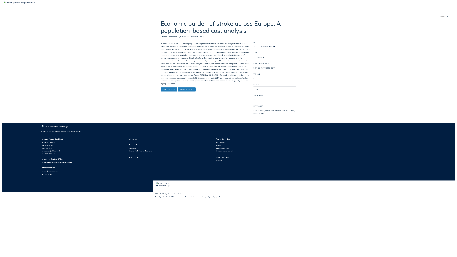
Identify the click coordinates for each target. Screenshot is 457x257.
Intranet (219, 161)
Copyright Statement (219, 197)
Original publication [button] (186, 89)
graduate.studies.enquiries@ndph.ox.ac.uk (58, 162)
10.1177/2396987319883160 (264, 47)
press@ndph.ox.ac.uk (50, 171)
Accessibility (220, 142)
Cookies (218, 145)
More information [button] (169, 89)
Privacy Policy (206, 197)
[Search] (447, 16)
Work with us (134, 145)
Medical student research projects (140, 151)
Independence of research (224, 151)
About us (133, 139)
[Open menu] (449, 6)
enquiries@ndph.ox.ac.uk (52, 151)
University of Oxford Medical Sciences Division (168, 197)
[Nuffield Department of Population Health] (19, 2)
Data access (134, 157)
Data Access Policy (222, 148)
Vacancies (132, 148)
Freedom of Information (192, 197)
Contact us (47, 174)
